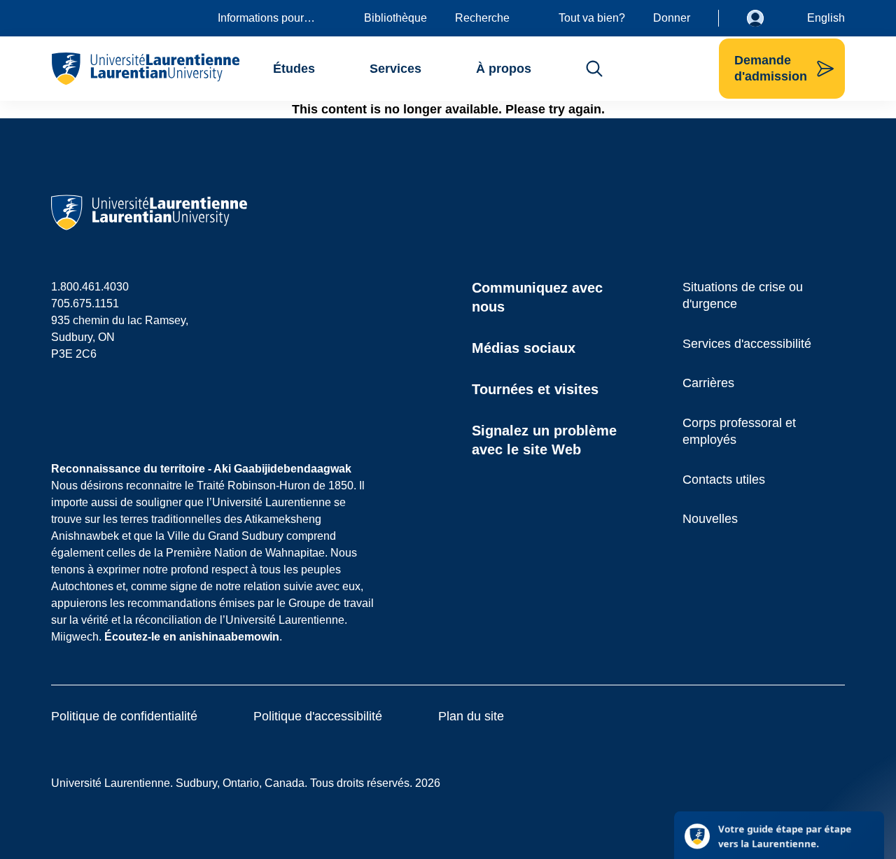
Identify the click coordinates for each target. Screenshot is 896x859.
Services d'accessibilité (746, 344)
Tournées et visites (535, 389)
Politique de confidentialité (124, 716)
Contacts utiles (723, 480)
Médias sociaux (523, 348)
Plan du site (471, 716)
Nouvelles (710, 519)
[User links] (766, 18)
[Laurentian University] (145, 68)
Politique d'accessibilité (317, 716)
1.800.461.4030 (90, 287)
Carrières (708, 383)
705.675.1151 (85, 303)
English (826, 18)
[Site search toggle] (594, 68)
